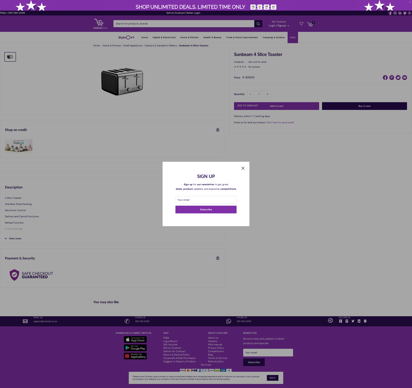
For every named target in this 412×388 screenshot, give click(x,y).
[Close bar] (410, 2)
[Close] (243, 168)
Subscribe (206, 209)
